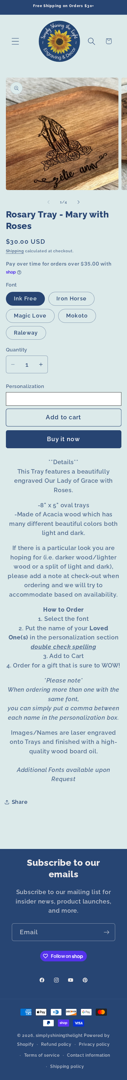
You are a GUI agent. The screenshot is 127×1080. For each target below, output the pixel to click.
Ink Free (25, 298)
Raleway (26, 333)
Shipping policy (67, 1066)
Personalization (25, 386)
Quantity (16, 350)
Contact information (88, 1055)
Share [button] (20, 802)
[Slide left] (48, 202)
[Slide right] (78, 202)
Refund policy (56, 1044)
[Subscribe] (106, 932)
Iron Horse (71, 298)
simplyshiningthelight (59, 1035)
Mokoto (77, 315)
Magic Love (30, 315)
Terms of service (42, 1055)
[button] (15, 41)
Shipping (15, 251)
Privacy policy (94, 1044)
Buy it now (63, 439)
